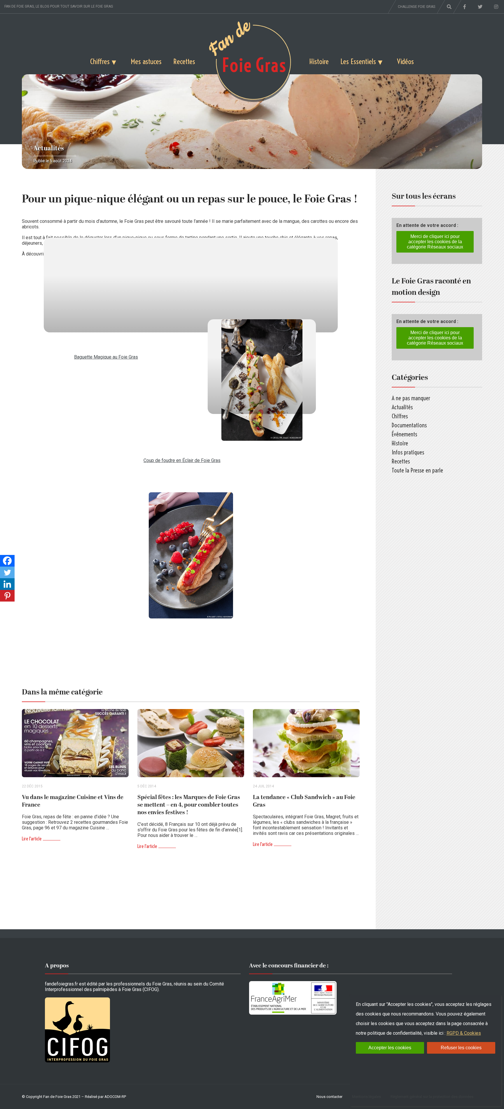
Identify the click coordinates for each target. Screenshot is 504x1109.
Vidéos (405, 61)
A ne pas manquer (411, 398)
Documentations (409, 425)
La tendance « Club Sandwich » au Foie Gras (304, 801)
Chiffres (100, 61)
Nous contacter (329, 1096)
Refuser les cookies (461, 1047)
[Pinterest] (7, 596)
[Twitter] (7, 572)
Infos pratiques (408, 452)
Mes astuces (146, 61)
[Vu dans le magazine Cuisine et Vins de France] (75, 743)
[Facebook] (7, 561)
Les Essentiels (358, 61)
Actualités (49, 148)
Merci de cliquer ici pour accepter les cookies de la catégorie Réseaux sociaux (435, 241)
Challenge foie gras (416, 7)
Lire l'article (31, 839)
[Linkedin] (7, 584)
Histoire (319, 61)
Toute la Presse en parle (417, 470)
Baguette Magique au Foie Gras (106, 357)
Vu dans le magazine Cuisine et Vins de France (72, 801)
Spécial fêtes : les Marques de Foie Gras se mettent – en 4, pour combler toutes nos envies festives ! (188, 805)
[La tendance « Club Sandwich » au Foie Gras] (306, 743)
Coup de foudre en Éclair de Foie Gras (182, 460)
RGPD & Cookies (464, 1033)
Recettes (184, 61)
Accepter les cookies (389, 1047)
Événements (404, 434)
